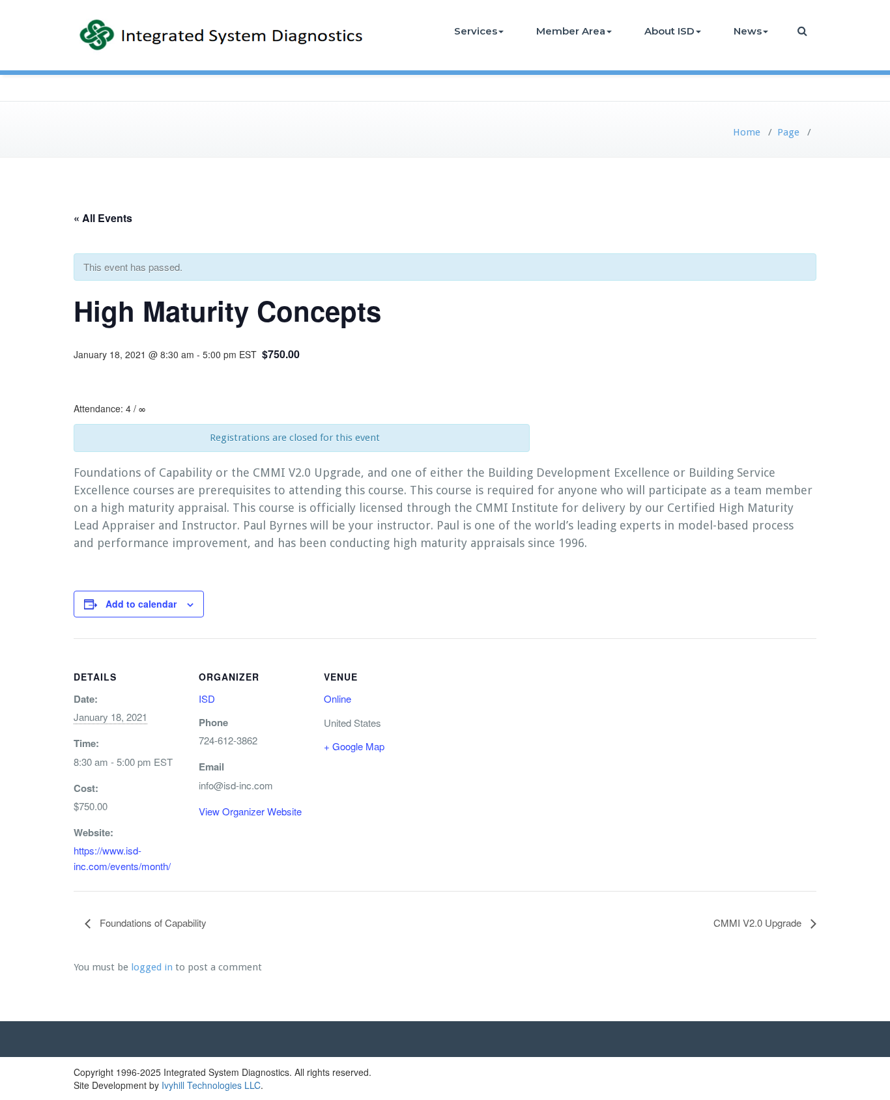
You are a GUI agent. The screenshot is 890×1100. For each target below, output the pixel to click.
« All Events (103, 217)
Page (788, 132)
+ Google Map (354, 746)
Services (475, 31)
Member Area (570, 31)
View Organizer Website (250, 811)
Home (746, 132)
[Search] (803, 31)
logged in (152, 967)
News (748, 31)
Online (337, 698)
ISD (207, 698)
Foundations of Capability (152, 922)
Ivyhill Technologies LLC (211, 1085)
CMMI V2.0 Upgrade (758, 922)
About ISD (669, 31)
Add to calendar (141, 603)
